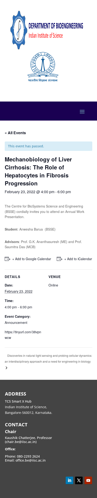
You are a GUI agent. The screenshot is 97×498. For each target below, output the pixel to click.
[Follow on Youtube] (88, 480)
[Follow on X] (79, 480)
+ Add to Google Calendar (31, 258)
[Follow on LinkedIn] (69, 480)
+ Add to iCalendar (78, 258)
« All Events (15, 132)
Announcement (16, 322)
